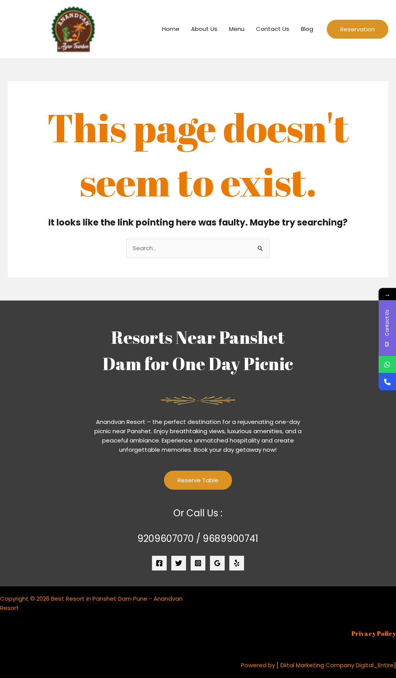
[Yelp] (236, 563)
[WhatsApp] (387, 364)
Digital (365, 665)
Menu (236, 29)
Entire (386, 665)
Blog (307, 29)
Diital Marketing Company (317, 665)
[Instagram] (198, 563)
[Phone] (387, 381)
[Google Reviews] (217, 563)
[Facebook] (159, 563)
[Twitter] (178, 563)
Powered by (258, 665)
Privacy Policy (374, 633)
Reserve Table (198, 480)
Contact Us (272, 29)
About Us (204, 29)
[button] (357, 29)
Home (170, 29)
